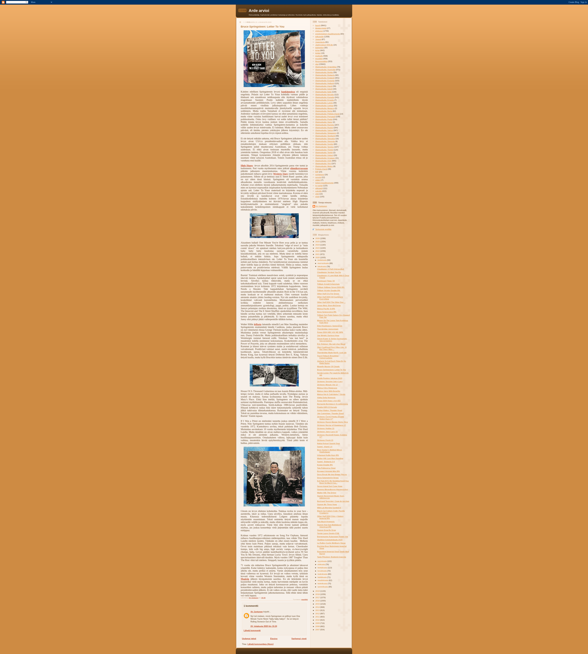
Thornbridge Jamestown (327, 329)
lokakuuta (322, 267)
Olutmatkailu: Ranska (324, 125)
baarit (317, 25)
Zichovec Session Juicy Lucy (330, 382)
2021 (317, 254)
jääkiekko (319, 48)
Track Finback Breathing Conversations (327, 357)
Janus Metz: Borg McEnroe (329, 306)
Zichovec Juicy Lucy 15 (327, 432)
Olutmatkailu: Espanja (324, 81)
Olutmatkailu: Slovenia (325, 141)
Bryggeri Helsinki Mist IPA (328, 471)
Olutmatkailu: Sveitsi (324, 144)
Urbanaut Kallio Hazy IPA (328, 455)
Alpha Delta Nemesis (326, 398)
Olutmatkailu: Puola (323, 119)
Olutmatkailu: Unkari (324, 155)
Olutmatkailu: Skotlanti (325, 136)
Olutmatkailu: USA (323, 161)
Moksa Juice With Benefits (328, 391)
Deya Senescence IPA (326, 312)
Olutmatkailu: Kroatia (324, 100)
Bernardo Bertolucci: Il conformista (332, 404)
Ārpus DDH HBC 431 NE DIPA (330, 332)
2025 (317, 242)
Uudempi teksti (249, 638)
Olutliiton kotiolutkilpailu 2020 (330, 540)
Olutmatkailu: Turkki (324, 153)
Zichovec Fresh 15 (325, 440)
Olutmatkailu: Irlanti (323, 86)
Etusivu (273, 638)
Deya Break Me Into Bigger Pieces (332, 475)
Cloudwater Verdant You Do (329, 272)
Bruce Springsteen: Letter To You (331, 370)
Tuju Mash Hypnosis (326, 522)
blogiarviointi (320, 28)
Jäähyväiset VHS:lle (324, 45)
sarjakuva (319, 175)
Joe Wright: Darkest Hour (328, 335)
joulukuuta (322, 260)
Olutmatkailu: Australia (325, 70)
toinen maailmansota (324, 183)
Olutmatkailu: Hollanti (324, 83)
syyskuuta (322, 561)
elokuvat (319, 31)
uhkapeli (319, 188)
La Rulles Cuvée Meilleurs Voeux (331, 543)
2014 (317, 607)
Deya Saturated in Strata (328, 478)
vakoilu (318, 191)
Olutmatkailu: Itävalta (324, 95)
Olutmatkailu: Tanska (324, 147)
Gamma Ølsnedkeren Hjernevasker (332, 489)
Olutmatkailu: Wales (324, 166)
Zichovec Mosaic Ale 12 (327, 385)
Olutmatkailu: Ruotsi (324, 128)
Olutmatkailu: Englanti (324, 78)
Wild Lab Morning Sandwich (329, 508)
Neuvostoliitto (321, 61)
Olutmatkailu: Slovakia (325, 139)
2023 (317, 248)
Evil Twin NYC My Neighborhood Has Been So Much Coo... (333, 482)
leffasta (257, 324)
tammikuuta (323, 587)
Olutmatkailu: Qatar (323, 122)
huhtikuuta (322, 577)
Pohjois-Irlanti (321, 169)
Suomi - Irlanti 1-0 (324, 447)
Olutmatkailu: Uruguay (325, 158)
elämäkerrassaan (299, 168)
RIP (316, 172)
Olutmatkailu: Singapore (325, 133)
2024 (317, 245)
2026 (317, 238)
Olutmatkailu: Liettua (324, 106)
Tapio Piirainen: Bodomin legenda (331, 557)
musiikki (304, 599)
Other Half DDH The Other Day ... (331, 302)
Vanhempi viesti (299, 638)
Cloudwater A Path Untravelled (330, 269)
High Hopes (247, 165)
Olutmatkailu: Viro (323, 164)
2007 (317, 630)
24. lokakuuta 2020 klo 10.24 (264, 626)
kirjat (317, 50)
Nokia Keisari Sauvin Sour (328, 443)
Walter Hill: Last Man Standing (330, 458)
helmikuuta (323, 584)
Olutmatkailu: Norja (323, 111)
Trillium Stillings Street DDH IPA (331, 287)
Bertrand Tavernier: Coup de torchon (333, 501)
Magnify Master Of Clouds (328, 367)
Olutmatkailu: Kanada (324, 97)
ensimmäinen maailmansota (327, 34)
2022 (317, 251)
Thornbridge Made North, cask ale (332, 353)
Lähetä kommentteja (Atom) (260, 644)
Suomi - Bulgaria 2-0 (326, 462)
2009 (317, 623)
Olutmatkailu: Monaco (324, 108)
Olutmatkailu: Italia (323, 92)
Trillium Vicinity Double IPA (328, 291)
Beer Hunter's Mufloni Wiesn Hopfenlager (329, 451)
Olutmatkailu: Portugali (325, 117)
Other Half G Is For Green (328, 294)
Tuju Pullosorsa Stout (326, 468)
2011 (317, 617)
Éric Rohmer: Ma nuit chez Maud (331, 344)
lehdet (318, 53)
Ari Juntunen (257, 612)
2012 (317, 614)
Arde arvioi (259, 10)
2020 (317, 257)
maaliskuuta (323, 580)
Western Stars (280, 174)
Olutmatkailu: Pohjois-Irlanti (327, 114)
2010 (317, 620)
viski (317, 197)
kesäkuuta (322, 571)
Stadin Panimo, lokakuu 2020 (329, 378)
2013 (317, 610)
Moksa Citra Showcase (327, 388)
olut (316, 64)
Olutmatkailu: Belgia (324, 72)
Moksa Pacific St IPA (326, 309)
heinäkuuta (323, 568)
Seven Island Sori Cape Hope (329, 486)
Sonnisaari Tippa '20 (326, 281)
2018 (317, 594)
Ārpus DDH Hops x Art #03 (329, 401)
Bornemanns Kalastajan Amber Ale (332, 537)
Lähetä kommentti (252, 630)
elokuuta (322, 564)
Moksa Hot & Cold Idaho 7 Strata (331, 394)
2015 (317, 604)
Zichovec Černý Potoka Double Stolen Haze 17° (330, 418)
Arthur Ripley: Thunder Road (329, 410)
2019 (317, 591)
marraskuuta (323, 263)
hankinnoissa (288, 91)
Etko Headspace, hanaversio (329, 326)
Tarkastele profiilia (323, 229)
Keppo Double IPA (325, 465)
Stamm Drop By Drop (326, 530)
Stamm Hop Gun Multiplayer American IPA (329, 526)
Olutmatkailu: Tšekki (324, 150)
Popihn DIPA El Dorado (327, 407)
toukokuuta (323, 574)
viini (317, 194)
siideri (318, 180)
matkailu (319, 56)
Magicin (245, 579)
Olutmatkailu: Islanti (324, 89)
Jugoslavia (320, 42)
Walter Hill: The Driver (326, 493)
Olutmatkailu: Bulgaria (325, 75)
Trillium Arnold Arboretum (328, 284)
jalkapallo (319, 37)
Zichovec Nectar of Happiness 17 (331, 425)
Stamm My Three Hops (327, 504)
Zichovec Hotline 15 (325, 428)
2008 (317, 626)
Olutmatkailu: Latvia (324, 103)
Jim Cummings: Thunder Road (330, 413)
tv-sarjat (319, 186)
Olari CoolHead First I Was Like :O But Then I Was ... (332, 348)
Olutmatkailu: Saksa (324, 130)
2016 (317, 601)
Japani (318, 39)
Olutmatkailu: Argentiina (325, 67)
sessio (318, 177)
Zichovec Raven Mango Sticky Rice (332, 422)
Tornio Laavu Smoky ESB (328, 533)
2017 (317, 597)
